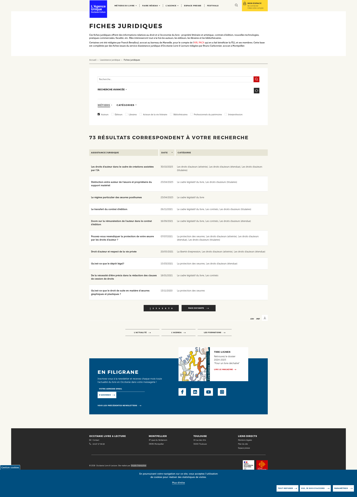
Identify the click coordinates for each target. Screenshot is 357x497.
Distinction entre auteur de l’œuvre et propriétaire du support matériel (121, 184)
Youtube (208, 392)
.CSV (252, 319)
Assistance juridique (105, 152)
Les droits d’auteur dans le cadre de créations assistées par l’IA (122, 168)
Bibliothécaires (180, 114)
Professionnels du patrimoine (208, 114)
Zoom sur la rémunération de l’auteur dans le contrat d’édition (121, 223)
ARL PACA (199, 42)
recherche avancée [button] (111, 89)
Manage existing (127, 394)
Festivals (213, 5)
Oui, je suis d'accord (313, 488)
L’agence (171, 5)
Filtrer (256, 79)
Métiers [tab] (104, 105)
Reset (256, 90)
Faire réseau (150, 5)
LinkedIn (195, 392)
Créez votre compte (255, 8)
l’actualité (140, 332)
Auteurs (104, 114)
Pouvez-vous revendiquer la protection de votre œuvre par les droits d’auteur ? (122, 238)
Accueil (92, 60)
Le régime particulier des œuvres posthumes (116, 197)
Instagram (222, 392)
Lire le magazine (223, 369)
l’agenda (176, 332)
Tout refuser (285, 488)
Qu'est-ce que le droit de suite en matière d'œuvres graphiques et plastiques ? (120, 292)
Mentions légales (245, 440)
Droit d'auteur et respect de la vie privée (114, 251)
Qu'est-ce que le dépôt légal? (107, 263)
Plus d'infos (178, 482)
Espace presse (193, 5)
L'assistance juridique (110, 60)
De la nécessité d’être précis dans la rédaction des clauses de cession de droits (124, 277)
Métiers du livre (124, 5)
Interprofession (235, 114)
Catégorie (184, 152)
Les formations (212, 332)
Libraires (133, 114)
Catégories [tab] (125, 105)
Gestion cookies (10, 467)
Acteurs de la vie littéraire (155, 114)
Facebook (182, 392)
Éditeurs (118, 114)
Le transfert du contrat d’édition (109, 209)
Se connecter (253, 6)
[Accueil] (98, 9)
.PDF (258, 319)
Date (164, 152)
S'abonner (105, 395)
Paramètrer (341, 488)
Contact (96, 440)
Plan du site (243, 444)
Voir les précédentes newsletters (117, 405)
